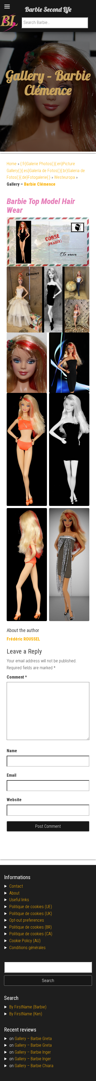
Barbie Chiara (42, 1065)
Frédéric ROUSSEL (23, 639)
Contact (16, 886)
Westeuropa (64, 177)
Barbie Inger (41, 1052)
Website (14, 799)
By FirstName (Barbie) (27, 1006)
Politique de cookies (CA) (30, 933)
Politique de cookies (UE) (30, 906)
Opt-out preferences (26, 920)
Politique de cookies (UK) (30, 913)
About (14, 893)
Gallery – (23, 1038)
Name (12, 750)
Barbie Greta (41, 1038)
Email (11, 775)
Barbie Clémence (57, 82)
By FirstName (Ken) (25, 1013)
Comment (17, 677)
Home (12, 163)
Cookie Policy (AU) (25, 940)
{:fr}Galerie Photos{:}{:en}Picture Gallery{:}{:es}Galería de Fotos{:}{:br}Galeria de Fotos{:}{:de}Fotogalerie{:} (46, 170)
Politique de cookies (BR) (30, 927)
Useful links (19, 899)
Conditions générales (27, 947)
